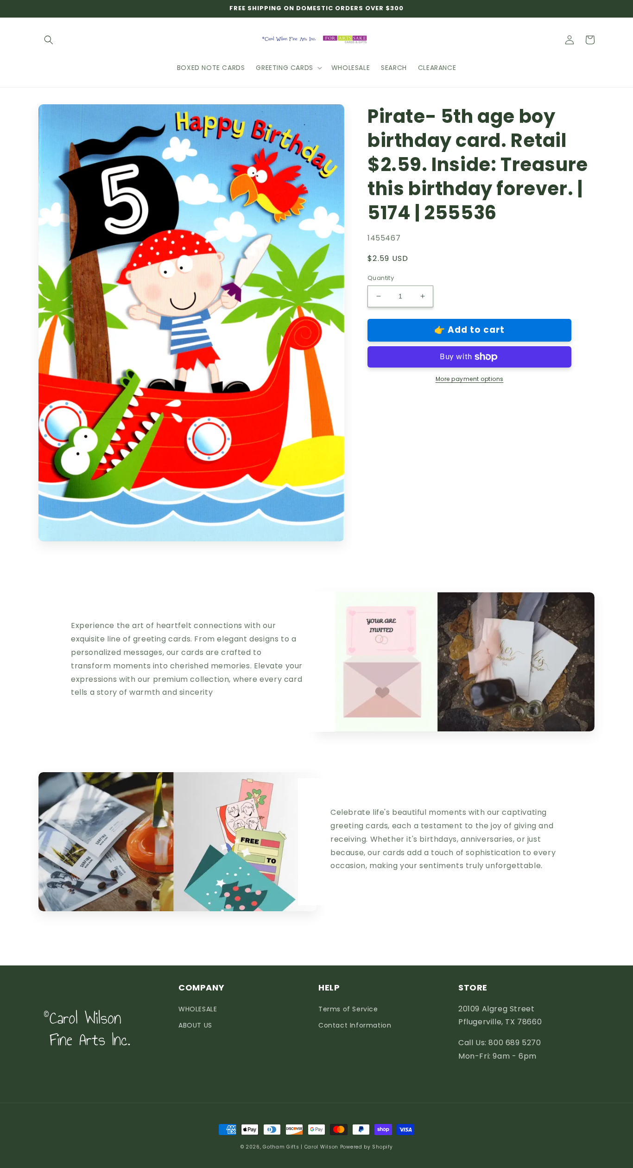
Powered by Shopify (366, 1146)
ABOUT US (195, 1025)
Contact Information (354, 1025)
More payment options (470, 379)
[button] (48, 40)
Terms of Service (348, 1009)
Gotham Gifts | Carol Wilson (300, 1146)
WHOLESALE (197, 1009)
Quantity (380, 277)
